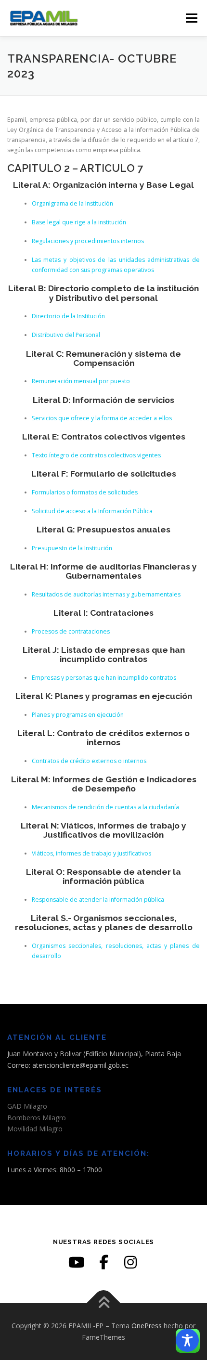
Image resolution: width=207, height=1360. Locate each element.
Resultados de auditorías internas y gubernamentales (106, 594)
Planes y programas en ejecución (78, 715)
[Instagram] (130, 1262)
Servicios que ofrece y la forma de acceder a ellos (102, 418)
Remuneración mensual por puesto (81, 381)
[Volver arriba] (104, 1303)
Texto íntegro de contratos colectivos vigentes (96, 455)
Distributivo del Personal (66, 335)
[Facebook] (103, 1262)
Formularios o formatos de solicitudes (85, 492)
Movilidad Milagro (35, 1128)
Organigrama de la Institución (72, 203)
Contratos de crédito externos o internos (89, 761)
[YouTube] (76, 1262)
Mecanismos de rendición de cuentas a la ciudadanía (105, 807)
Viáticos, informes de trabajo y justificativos (91, 853)
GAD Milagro (27, 1106)
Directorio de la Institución (68, 316)
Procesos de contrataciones (71, 631)
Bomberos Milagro (36, 1117)
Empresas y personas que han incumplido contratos (104, 678)
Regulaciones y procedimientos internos (88, 241)
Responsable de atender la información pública (98, 899)
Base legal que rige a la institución (79, 222)
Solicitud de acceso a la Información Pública (92, 511)
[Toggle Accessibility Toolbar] (187, 1340)
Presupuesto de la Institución (72, 548)
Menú (191, 18)
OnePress (146, 1325)
